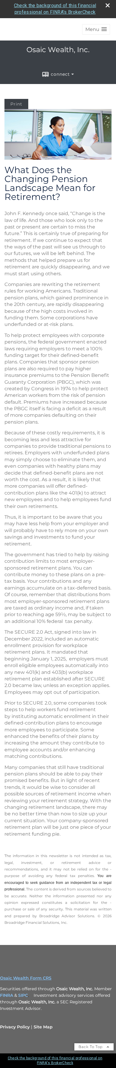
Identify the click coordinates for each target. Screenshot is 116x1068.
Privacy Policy (15, 1027)
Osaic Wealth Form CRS (25, 978)
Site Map (43, 1027)
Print (16, 104)
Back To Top (91, 1046)
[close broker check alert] (107, 5)
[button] (96, 29)
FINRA (6, 995)
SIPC (23, 995)
